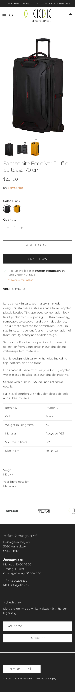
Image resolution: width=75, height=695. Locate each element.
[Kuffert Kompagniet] (37, 15)
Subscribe (38, 637)
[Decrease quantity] (6, 227)
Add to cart (37, 245)
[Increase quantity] (22, 227)
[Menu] (4, 15)
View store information (20, 280)
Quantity (9, 219)
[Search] (13, 15)
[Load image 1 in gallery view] (37, 80)
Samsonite (15, 188)
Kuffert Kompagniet (22, 678)
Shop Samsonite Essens (56, 3)
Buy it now (37, 259)
